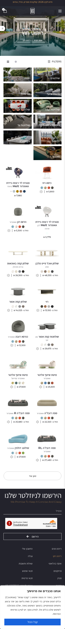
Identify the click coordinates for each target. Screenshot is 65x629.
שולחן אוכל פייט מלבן (47, 265)
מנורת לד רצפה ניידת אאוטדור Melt (18, 184)
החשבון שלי (27, 548)
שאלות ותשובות (26, 563)
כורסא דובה (18, 336)
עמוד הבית (38, 40)
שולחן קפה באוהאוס (18, 265)
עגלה (30, 556)
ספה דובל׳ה (47, 413)
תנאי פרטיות (27, 578)
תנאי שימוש (27, 570)
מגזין (59, 578)
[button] (2, 28)
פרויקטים (58, 570)
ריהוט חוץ (57, 556)
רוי (47, 301)
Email (58, 505)
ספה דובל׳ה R (18, 413)
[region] (32, 607)
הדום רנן (18, 222)
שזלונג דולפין (18, 448)
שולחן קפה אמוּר (18, 301)
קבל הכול (33, 622)
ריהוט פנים (57, 548)
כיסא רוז (46, 183)
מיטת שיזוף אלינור (47, 376)
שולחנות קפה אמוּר (47, 338)
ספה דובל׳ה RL (47, 449)
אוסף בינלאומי (55, 563)
